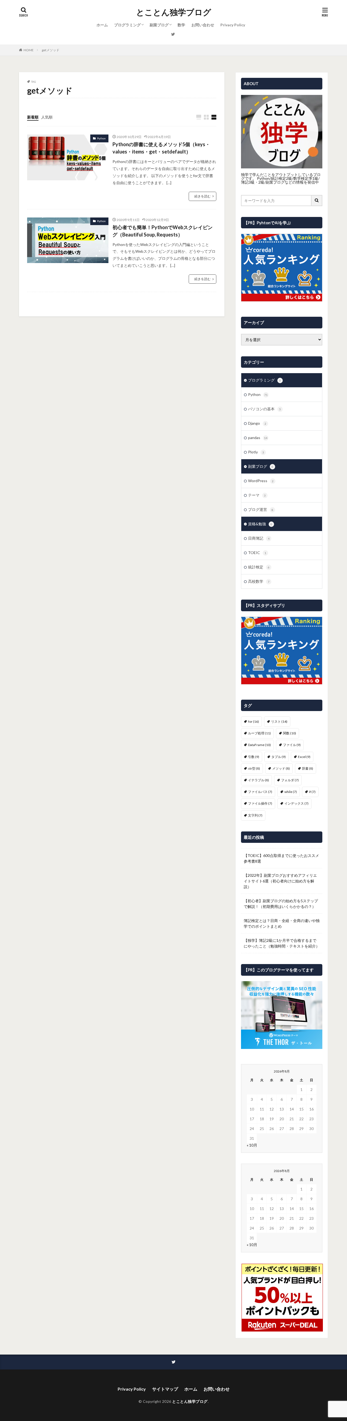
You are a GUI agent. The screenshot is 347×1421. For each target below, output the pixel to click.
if (312, 792)
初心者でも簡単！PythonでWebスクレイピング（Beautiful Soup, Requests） (163, 231)
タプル (278, 757)
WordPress (261, 480)
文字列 (255, 815)
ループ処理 (259, 733)
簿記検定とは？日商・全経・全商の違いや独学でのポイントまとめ (282, 923)
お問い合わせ (202, 25)
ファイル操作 (260, 803)
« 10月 (252, 1145)
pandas (257, 437)
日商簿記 (258, 538)
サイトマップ (165, 1388)
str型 (254, 768)
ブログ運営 (260, 509)
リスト (279, 721)
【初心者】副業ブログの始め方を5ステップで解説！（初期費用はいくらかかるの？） (281, 903)
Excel (304, 757)
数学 (181, 25)
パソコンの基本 (264, 409)
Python (101, 138)
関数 (289, 733)
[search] (316, 200)
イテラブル (258, 780)
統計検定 (258, 567)
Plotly (256, 452)
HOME (29, 50)
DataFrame (259, 745)
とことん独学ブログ (173, 12)
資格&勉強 (260, 523)
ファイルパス (260, 792)
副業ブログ (159, 25)
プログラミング (127, 25)
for (253, 721)
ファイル (292, 745)
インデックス (296, 803)
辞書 (307, 768)
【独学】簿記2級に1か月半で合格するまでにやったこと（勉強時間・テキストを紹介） (282, 943)
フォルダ (290, 780)
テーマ (257, 495)
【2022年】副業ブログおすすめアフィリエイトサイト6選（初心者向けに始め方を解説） (280, 881)
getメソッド (50, 50)
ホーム (102, 25)
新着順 (32, 117)
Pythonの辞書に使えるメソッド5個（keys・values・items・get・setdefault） (161, 148)
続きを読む (202, 196)
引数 (253, 757)
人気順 (47, 117)
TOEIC (257, 552)
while (290, 792)
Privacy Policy (232, 25)
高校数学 (258, 581)
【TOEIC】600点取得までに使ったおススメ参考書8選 (281, 858)
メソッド (281, 768)
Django (257, 423)
